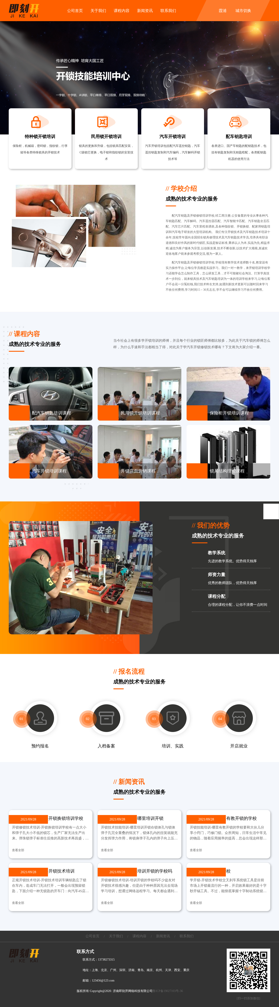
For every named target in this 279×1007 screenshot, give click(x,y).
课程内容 (121, 10)
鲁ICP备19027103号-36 (168, 991)
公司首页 (75, 10)
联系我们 (168, 10)
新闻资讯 (145, 10)
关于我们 (98, 10)
